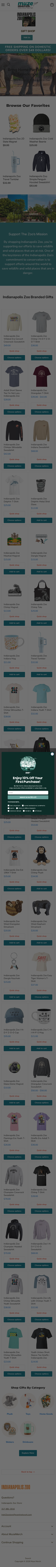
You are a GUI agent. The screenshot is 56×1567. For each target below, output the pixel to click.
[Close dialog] (52, 754)
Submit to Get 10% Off (28, 797)
